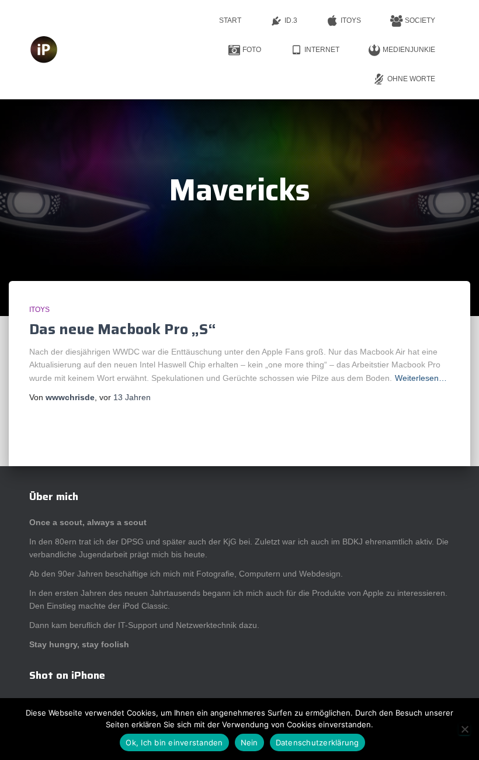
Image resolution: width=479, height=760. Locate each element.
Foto (251, 50)
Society (420, 20)
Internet (321, 50)
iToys (351, 20)
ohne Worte (411, 79)
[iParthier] (43, 49)
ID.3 (290, 20)
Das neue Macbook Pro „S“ (122, 329)
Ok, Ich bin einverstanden (174, 742)
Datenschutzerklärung (317, 742)
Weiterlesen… (421, 378)
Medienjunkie (409, 50)
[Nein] (464, 729)
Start (230, 20)
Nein (249, 742)
